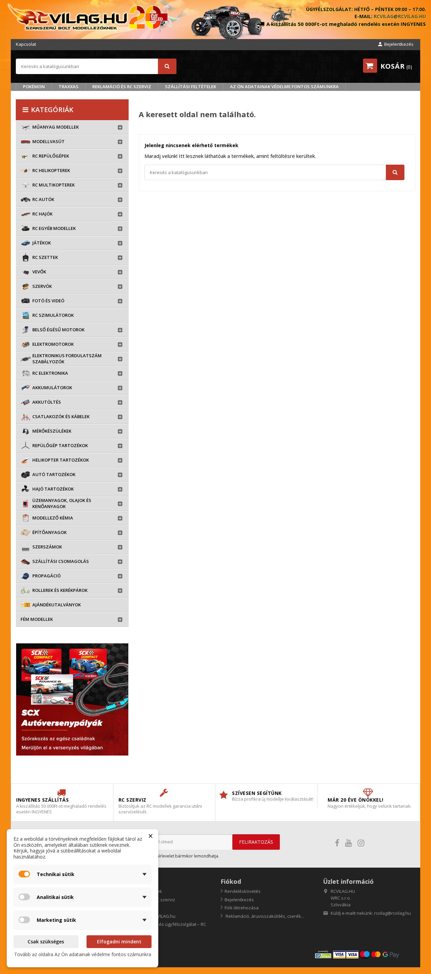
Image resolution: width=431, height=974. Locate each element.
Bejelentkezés (239, 900)
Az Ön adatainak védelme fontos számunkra (284, 86)
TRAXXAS (68, 86)
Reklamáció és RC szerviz (121, 86)
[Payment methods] (364, 954)
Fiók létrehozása (242, 908)
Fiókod (231, 881)
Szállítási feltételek (190, 86)
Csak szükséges (46, 941)
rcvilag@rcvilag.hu (400, 16)
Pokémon (34, 86)
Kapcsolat (26, 44)
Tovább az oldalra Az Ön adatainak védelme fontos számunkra (82, 954)
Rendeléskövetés (243, 891)
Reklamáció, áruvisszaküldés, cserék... (264, 916)
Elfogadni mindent (119, 941)
